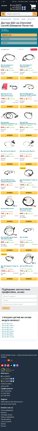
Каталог (3, 423)
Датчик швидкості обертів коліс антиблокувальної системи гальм (7, 65)
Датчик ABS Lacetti (7, 208)
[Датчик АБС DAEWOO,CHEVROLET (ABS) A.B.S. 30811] (9, 115)
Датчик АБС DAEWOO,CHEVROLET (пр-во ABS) (9, 123)
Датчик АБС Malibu (7, 333)
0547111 (16, 5)
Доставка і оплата (23, 1)
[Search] (34, 14)
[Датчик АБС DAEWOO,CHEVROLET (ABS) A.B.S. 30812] (28, 115)
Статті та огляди (6, 421)
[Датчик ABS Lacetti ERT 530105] (28, 259)
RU (4, 1)
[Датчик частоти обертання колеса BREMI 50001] (9, 86)
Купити (9, 78)
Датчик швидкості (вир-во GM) (28, 180)
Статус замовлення (7, 410)
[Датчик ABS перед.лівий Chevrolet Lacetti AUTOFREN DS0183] (10, 230)
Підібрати (6, 308)
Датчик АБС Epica (7, 329)
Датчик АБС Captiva (8, 325)
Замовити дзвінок (6, 383)
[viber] (5, 365)
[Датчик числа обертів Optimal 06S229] (29, 144)
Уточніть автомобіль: (5, 30)
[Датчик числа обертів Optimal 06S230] (10, 144)
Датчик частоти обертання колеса (7, 94)
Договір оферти (6, 419)
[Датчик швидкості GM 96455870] (28, 172)
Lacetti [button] (5, 43)
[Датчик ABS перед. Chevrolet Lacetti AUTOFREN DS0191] (29, 201)
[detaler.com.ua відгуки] (8, 370)
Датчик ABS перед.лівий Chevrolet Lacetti (9, 238)
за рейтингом (5, 49)
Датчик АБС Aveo (7, 323)
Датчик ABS (24, 237)
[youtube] (2, 365)
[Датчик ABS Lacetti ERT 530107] (9, 201)
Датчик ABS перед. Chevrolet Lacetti (26, 209)
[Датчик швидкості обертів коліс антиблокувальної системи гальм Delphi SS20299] (10, 58)
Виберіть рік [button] (7, 35)
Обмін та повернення (7, 417)
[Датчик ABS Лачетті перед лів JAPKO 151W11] (29, 86)
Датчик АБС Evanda (8, 331)
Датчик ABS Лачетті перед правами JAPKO (8, 180)
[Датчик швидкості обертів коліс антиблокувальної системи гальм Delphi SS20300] (28, 58)
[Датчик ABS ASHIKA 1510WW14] (29, 230)
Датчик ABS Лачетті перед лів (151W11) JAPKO (28, 94)
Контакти (32, 1)
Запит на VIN (5, 386)
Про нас (14, 1)
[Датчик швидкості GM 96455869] (9, 259)
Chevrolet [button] (6, 39)
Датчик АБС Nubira (7, 335)
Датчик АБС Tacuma (8, 337)
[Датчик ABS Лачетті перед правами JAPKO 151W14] (10, 172)
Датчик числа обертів (8, 151)
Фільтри (34, 49)
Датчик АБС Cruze (7, 327)
